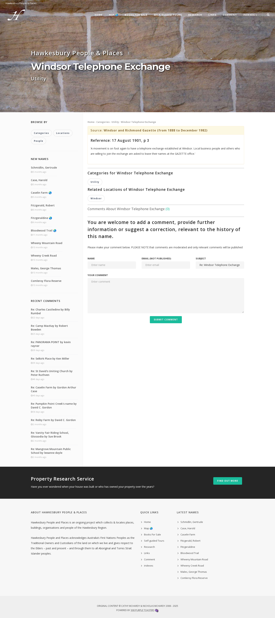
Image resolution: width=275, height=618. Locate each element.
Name (91, 258)
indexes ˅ (250, 15)
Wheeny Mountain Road (46, 243)
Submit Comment (166, 319)
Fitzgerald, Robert (43, 205)
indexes (148, 565)
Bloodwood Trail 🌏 (43, 230)
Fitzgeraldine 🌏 (41, 218)
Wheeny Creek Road (44, 255)
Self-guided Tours (168, 15)
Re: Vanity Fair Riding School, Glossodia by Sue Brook (50, 434)
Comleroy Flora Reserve (46, 281)
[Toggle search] (268, 14)
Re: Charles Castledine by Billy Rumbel (50, 311)
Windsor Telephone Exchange (138, 122)
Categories (103, 122)
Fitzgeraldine (188, 547)
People (38, 141)
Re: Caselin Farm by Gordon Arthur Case (53, 389)
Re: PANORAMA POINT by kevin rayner (51, 344)
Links (212, 15)
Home (99, 15)
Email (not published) (156, 258)
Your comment (98, 275)
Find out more (227, 480)
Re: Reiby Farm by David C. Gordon (53, 420)
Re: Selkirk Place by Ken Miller (50, 358)
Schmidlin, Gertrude (44, 167)
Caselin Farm (188, 534)
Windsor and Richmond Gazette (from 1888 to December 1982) (155, 130)
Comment (230, 15)
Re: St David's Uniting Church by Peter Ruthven (52, 373)
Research (195, 15)
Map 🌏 (113, 15)
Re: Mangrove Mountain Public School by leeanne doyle (51, 451)
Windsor (96, 198)
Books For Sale (136, 15)
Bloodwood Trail (190, 553)
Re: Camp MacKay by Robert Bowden (49, 327)
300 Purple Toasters (142, 610)
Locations (63, 133)
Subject (201, 258)
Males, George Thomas (46, 268)
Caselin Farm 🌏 (41, 192)
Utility (115, 122)
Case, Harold (39, 180)
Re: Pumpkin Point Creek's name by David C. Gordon (54, 405)
